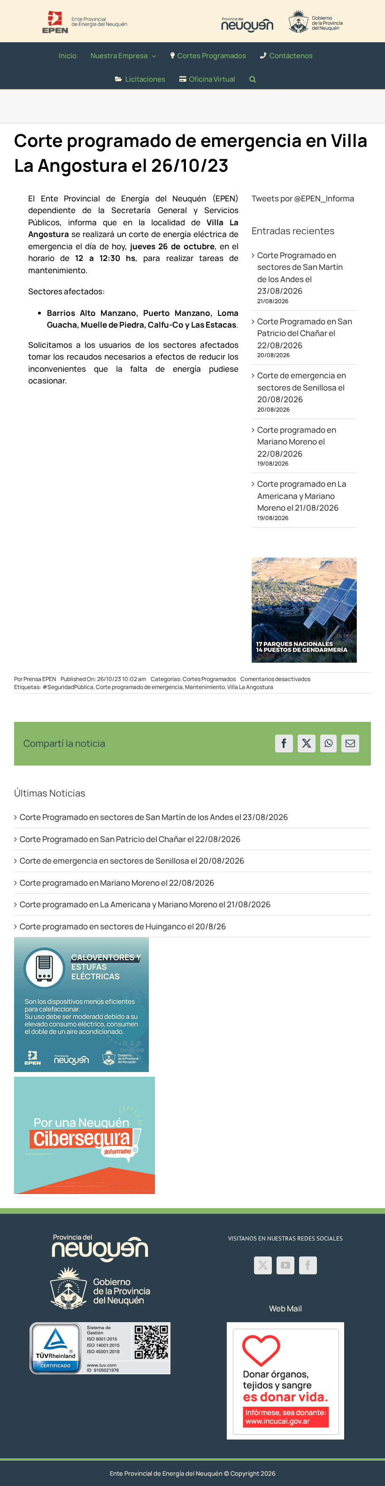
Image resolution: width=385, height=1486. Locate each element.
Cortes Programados (209, 679)
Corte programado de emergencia (139, 687)
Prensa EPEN (39, 679)
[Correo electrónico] (350, 743)
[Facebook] (284, 743)
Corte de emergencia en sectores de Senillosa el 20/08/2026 (301, 387)
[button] (252, 77)
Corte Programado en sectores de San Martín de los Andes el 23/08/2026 (154, 817)
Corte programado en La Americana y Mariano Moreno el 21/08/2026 (301, 495)
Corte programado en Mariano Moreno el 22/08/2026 (296, 441)
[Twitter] (263, 1265)
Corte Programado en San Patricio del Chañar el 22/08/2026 (304, 333)
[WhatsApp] (328, 743)
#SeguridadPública (67, 687)
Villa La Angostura (250, 687)
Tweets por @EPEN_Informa (303, 198)
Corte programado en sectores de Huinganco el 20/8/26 (123, 926)
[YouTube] (285, 1265)
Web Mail (285, 1308)
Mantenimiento (205, 687)
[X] (306, 743)
